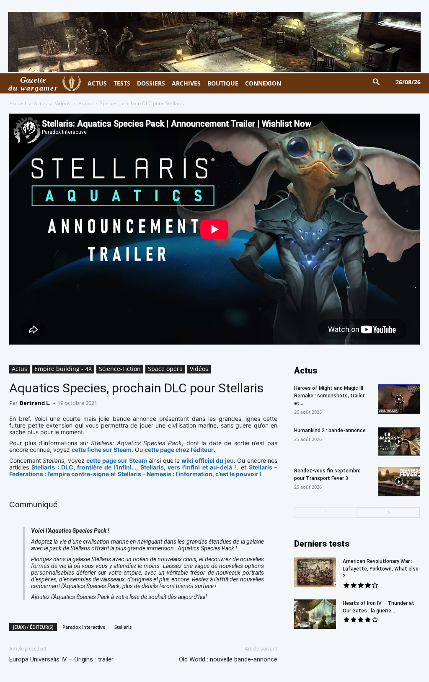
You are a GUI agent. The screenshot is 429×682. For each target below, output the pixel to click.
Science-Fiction (120, 369)
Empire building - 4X (63, 369)
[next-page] (388, 512)
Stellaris (123, 627)
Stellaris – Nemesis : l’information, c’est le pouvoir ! (190, 473)
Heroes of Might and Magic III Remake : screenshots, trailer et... (329, 395)
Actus (40, 103)
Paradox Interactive (83, 627)
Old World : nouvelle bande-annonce (228, 659)
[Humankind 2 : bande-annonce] (399, 441)
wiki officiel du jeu (207, 460)
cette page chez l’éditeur (179, 449)
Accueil (17, 103)
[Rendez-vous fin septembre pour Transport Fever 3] (399, 481)
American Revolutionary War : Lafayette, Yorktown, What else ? (381, 568)
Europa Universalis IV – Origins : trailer (61, 659)
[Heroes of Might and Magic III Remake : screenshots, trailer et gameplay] (399, 399)
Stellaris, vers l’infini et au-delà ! (188, 467)
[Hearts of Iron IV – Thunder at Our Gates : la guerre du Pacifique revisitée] (315, 614)
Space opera (165, 369)
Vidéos (62, 103)
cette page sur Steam (116, 460)
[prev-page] (325, 512)
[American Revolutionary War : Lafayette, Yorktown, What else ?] (315, 572)
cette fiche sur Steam (102, 449)
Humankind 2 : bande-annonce (330, 430)
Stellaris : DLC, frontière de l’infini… (83, 467)
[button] (376, 82)
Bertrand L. (35, 403)
